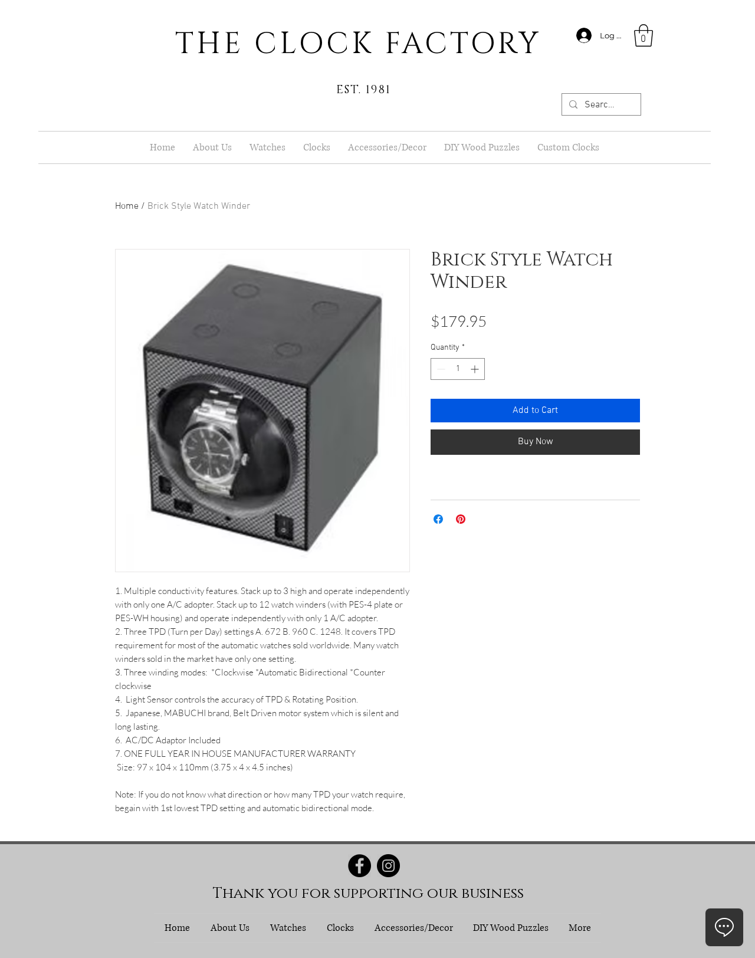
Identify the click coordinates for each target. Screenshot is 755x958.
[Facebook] (359, 865)
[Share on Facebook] (438, 519)
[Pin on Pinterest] (461, 519)
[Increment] (475, 369)
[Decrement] (439, 369)
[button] (643, 35)
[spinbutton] (457, 369)
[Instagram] (388, 865)
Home (127, 206)
